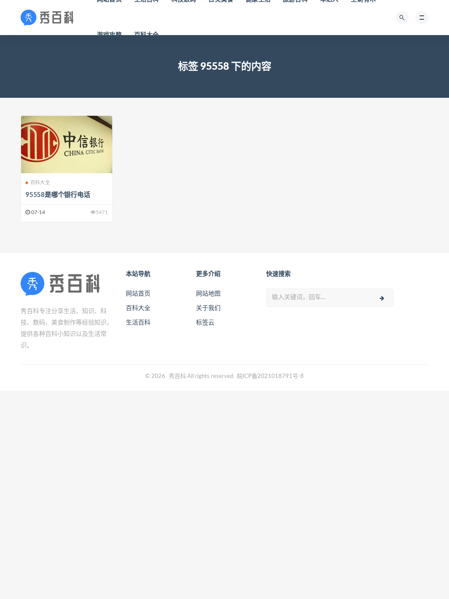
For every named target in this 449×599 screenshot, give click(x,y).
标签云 (205, 323)
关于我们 (208, 308)
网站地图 (208, 294)
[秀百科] (49, 17)
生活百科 (138, 323)
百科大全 (146, 35)
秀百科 (177, 376)
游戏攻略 (109, 35)
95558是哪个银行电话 (57, 195)
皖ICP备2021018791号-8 (270, 376)
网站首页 (138, 294)
